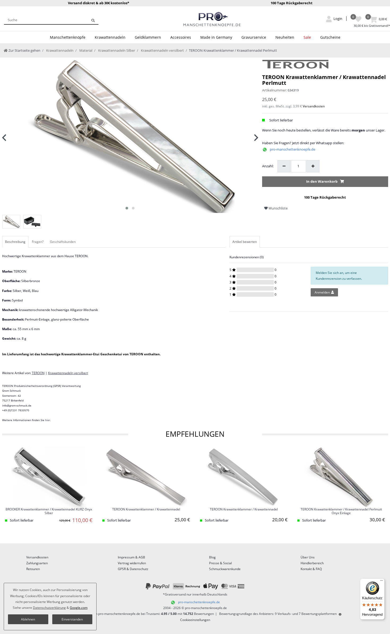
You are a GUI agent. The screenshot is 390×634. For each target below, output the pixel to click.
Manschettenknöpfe (67, 37)
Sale (307, 37)
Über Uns (308, 557)
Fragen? (38, 241)
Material (85, 50)
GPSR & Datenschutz (133, 569)
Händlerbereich (312, 563)
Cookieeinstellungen (195, 620)
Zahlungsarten (37, 563)
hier (47, 420)
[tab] (15, 242)
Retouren (33, 569)
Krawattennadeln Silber (116, 50)
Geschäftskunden (63, 241)
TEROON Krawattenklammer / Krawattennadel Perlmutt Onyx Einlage (341, 511)
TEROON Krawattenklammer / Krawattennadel (146, 509)
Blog (212, 557)
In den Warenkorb (321, 181)
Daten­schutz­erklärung (49, 607)
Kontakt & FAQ (311, 569)
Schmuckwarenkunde (225, 569)
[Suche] (93, 20)
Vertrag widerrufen (132, 563)
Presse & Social (220, 563)
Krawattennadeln (110, 37)
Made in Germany (216, 37)
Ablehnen (28, 619)
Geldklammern (148, 37)
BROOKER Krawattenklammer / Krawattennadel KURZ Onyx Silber (49, 511)
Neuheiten (284, 37)
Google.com (79, 607)
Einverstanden (72, 619)
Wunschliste (278, 208)
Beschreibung (15, 241)
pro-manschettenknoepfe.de (292, 149)
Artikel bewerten (244, 241)
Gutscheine (330, 37)
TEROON (38, 373)
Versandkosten (314, 106)
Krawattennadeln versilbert (162, 50)
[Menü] (381, 582)
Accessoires (180, 37)
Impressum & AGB (131, 557)
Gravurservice (253, 37)
